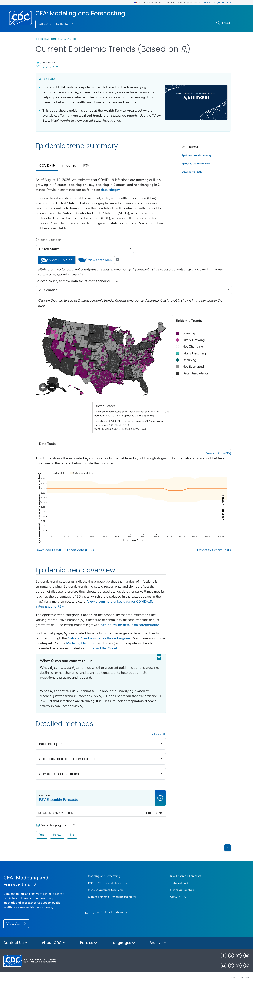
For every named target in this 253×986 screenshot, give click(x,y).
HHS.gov (230, 977)
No (72, 835)
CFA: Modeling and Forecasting (80, 13)
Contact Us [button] (13, 942)
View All (13, 923)
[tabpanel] (101, 368)
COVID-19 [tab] (47, 165)
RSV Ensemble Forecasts (185, 876)
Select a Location (48, 240)
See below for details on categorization (130, 625)
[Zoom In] (43, 387)
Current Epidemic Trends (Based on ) (112, 897)
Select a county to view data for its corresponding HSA (77, 281)
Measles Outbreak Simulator (105, 890)
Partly (57, 835)
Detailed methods (192, 171)
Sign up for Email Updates (107, 912)
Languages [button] (121, 942)
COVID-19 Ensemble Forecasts (107, 883)
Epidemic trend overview (196, 163)
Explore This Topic (54, 24)
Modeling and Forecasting (104, 876)
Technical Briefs (179, 883)
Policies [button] (87, 942)
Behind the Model (103, 648)
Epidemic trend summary (196, 155)
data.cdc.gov (110, 190)
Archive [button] (156, 942)
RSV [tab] (86, 165)
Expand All (160, 734)
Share (159, 813)
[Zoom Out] (52, 387)
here (71, 228)
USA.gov (244, 977)
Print (148, 813)
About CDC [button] (52, 942)
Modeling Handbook (81, 643)
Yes (41, 835)
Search (226, 23)
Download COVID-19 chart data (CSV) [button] (65, 550)
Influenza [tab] (68, 165)
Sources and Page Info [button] (57, 813)
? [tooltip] (117, 259)
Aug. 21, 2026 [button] (51, 67)
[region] (133, 356)
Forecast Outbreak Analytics (57, 39)
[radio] (56, 260)
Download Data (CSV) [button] (218, 453)
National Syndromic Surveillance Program (99, 638)
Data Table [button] (47, 444)
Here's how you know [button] (215, 2)
